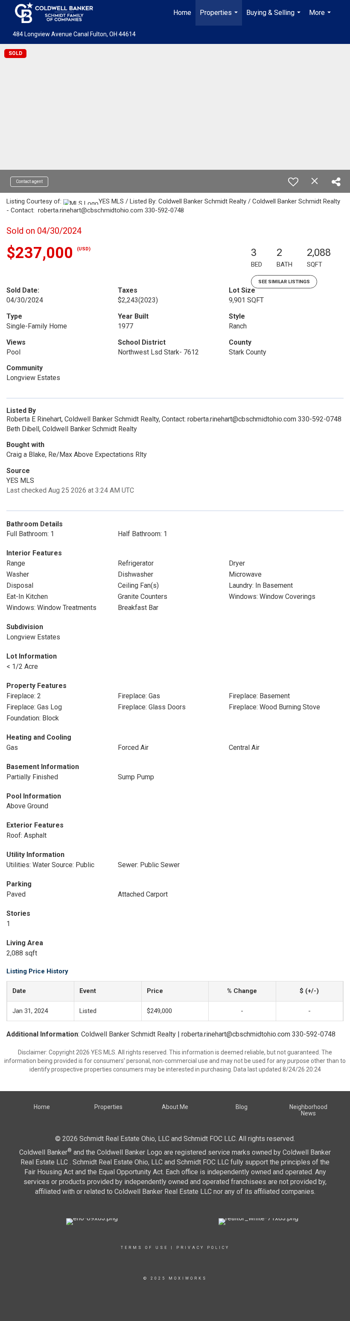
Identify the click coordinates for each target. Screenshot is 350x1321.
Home (182, 13)
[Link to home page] (58, 13)
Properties (220, 17)
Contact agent (29, 181)
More (321, 17)
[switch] (293, 182)
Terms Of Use (144, 1248)
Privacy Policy (203, 1248)
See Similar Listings (284, 282)
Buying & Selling (274, 17)
